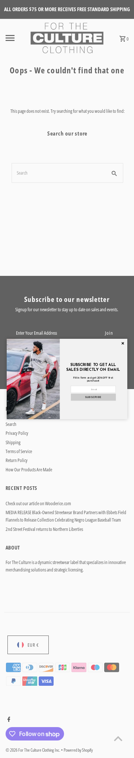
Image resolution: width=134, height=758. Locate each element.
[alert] (67, 379)
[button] (93, 397)
